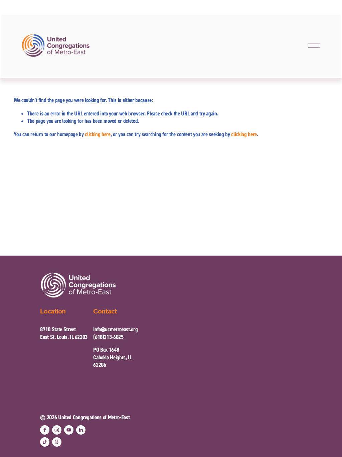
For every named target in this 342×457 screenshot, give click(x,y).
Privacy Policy (255, 437)
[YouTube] (68, 430)
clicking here (98, 134)
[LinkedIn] (81, 430)
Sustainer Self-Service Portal (216, 443)
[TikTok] (44, 442)
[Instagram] (56, 430)
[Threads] (56, 442)
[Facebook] (44, 430)
